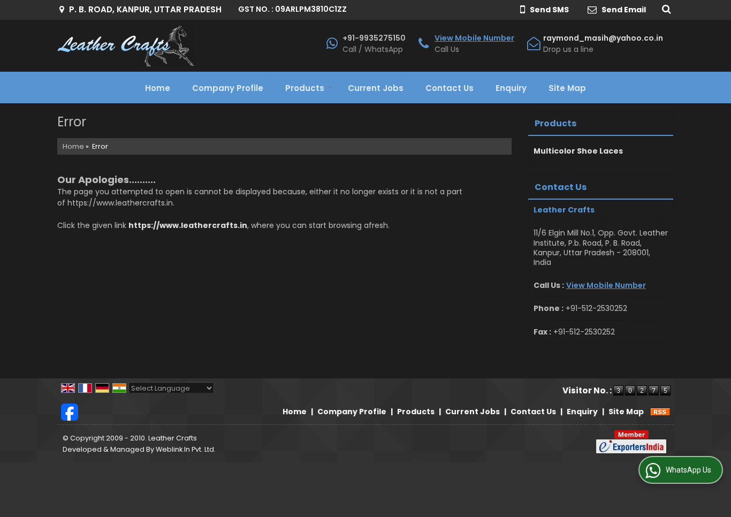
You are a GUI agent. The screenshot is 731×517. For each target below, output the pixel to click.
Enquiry (511, 88)
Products (304, 88)
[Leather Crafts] (125, 45)
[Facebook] (69, 411)
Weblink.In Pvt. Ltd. (186, 449)
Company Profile (227, 88)
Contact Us (449, 88)
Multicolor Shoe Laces (578, 151)
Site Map (567, 88)
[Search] (665, 8)
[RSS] (660, 411)
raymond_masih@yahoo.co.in (603, 38)
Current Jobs (375, 88)
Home (157, 88)
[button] (474, 38)
